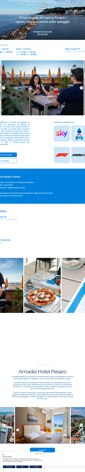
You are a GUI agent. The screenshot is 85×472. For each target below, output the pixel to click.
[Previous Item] (3, 88)
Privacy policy (38, 453)
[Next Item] (81, 88)
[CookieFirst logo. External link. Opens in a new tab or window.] (3, 455)
